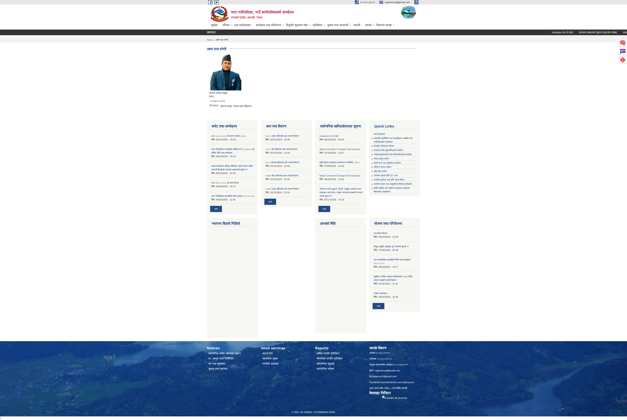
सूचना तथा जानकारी (337, 25)
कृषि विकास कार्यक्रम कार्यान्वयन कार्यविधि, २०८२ (340, 162)
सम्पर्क (368, 25)
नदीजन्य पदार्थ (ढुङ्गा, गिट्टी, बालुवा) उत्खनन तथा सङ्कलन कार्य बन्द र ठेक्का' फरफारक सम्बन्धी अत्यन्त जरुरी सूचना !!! (341, 192)
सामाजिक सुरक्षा (270, 358)
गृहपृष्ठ (214, 25)
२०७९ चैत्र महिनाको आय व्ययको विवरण (281, 175)
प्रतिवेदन (317, 25)
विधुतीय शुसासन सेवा (297, 25)
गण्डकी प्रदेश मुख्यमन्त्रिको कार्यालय (388, 150)
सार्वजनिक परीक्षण (325, 368)
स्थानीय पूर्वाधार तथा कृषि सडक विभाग (389, 179)
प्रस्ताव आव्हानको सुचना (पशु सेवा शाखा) (580, 32)
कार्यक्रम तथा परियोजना (268, 25)
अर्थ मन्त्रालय (379, 134)
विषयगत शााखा (384, 25)
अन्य (216, 209)
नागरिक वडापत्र (270, 363)
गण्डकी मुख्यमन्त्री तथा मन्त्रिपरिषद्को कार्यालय (393, 154)
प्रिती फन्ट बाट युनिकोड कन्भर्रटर (387, 163)
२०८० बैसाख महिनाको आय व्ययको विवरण (282, 162)
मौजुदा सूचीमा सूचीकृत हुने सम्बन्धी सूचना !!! (391, 246)
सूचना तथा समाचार (217, 368)
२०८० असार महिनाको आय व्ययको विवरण (282, 136)
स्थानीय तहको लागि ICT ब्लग (386, 175)
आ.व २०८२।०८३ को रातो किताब (225, 183)
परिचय (226, 25)
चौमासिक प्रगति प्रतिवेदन (330, 358)
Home (210, 40)
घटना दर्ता (267, 353)
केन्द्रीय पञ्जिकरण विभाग (384, 146)
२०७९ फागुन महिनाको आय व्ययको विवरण (282, 189)
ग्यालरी (356, 25)
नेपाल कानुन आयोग (381, 158)
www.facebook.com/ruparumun (397, 382)
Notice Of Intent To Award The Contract (340, 149)
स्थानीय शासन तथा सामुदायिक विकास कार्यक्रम (393, 184)
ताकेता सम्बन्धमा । (381, 293)
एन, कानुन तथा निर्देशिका (220, 358)
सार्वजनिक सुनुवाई (325, 363)
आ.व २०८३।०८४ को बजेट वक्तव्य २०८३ (228, 136)
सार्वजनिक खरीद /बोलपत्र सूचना (224, 353)
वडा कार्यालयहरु (242, 25)
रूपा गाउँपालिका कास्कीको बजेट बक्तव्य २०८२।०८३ (232, 196)
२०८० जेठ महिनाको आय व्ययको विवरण (281, 149)
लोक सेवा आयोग (380, 171)
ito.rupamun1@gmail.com (383, 376)
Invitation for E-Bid (544, 32)
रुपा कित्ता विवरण (380, 233)
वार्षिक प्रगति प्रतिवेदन (328, 353)
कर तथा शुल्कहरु (216, 363)
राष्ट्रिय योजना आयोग (382, 167)
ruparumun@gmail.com (387, 370)
